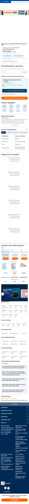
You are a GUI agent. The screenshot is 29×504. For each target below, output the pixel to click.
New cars (14, 398)
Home (2, 398)
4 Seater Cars (5, 341)
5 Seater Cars (14, 341)
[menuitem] (5, 1)
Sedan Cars (5, 333)
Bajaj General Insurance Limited (20, 460)
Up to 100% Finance (7, 55)
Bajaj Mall (8, 398)
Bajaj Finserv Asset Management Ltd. (20, 477)
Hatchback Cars (14, 333)
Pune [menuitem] (3, 1)
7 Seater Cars (5, 344)
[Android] (5, 487)
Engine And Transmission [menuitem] (12, 132)
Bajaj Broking (19, 471)
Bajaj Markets (19, 466)
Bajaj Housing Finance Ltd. (19, 468)
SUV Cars (23, 333)
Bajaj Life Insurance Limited (20, 463)
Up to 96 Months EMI (18, 55)
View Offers (5, 258)
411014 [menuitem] (6, 1)
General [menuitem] (3, 132)
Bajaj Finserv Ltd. (19, 456)
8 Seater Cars (14, 344)
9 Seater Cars (22, 344)
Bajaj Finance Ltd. (20, 458)
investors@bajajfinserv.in (7, 464)
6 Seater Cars (22, 341)
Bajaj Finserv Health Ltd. (20, 474)
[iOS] (8, 487)
